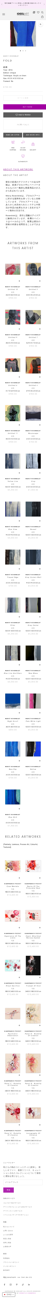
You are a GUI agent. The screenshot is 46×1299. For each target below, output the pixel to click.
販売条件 (6, 1270)
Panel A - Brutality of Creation (12, 1134)
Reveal (33, 529)
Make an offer (12, 135)
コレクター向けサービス (12, 1203)
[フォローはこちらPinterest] (17, 1284)
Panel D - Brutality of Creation (33, 1034)
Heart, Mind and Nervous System (33, 937)
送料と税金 (7, 1242)
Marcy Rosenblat (11, 56)
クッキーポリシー (9, 1266)
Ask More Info (33, 135)
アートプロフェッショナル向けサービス (17, 1207)
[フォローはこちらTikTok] (23, 1284)
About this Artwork (18, 169)
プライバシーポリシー (11, 1262)
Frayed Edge (12, 577)
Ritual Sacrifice (12, 986)
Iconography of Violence (33, 1134)
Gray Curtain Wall (33, 577)
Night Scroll (12, 721)
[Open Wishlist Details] (38, 12)
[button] (8, 1295)
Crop (33, 481)
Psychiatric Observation (12, 1034)
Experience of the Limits (12, 937)
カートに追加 (23, 98)
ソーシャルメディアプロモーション (16, 1215)
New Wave (33, 673)
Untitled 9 (12, 337)
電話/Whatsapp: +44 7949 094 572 (17, 1277)
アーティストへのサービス (12, 1211)
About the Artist (15, 175)
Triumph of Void (33, 986)
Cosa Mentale (13, 886)
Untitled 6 (12, 385)
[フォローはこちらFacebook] (4, 1284)
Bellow (33, 769)
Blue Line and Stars (12, 673)
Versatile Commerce (27, 1293)
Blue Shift (12, 817)
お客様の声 (7, 1246)
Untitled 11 (13, 433)
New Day (13, 769)
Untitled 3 (33, 289)
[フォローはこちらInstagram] (10, 1284)
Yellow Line (13, 481)
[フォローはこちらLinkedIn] (29, 1284)
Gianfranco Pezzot (12, 883)
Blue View (12, 529)
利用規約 (6, 1258)
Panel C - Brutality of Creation (12, 1084)
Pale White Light (33, 721)
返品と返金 (7, 1238)
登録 (8, 1190)
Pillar (12, 625)
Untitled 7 (33, 337)
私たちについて (9, 1226)
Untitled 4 (33, 385)
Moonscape (33, 433)
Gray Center (33, 625)
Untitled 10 (13, 289)
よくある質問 (8, 1234)
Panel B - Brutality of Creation (33, 1084)
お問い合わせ (8, 1230)
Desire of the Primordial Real (33, 887)
